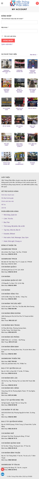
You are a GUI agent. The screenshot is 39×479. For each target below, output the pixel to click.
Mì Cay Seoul (32, 108)
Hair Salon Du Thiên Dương (32, 90)
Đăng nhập (8, 40)
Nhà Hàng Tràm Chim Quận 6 (19, 145)
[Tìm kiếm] (37, 3)
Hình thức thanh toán (7, 195)
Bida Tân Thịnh (32, 127)
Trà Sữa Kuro (6, 144)
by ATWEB (29, 476)
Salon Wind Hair (6, 109)
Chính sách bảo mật (7, 201)
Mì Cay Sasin (6, 126)
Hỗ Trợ (3, 204)
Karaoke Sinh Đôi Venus (6, 90)
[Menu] (1, 3)
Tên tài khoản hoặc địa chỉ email (12, 18)
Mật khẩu (4, 27)
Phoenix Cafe (32, 163)
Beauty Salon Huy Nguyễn (19, 90)
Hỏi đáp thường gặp (7, 198)
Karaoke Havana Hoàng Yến (32, 71)
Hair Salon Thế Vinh (19, 109)
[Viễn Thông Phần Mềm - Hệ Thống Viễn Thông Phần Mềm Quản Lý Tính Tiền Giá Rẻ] (19, 3)
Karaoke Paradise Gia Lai (6, 71)
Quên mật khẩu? (6, 44)
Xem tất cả (33, 54)
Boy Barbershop (19, 163)
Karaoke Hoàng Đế (19, 71)
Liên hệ (3, 208)
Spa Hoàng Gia (19, 127)
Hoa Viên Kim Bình (32, 144)
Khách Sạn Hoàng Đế (6, 163)
